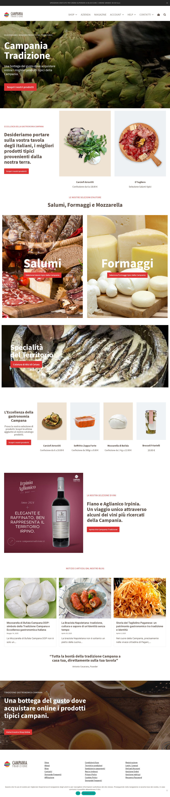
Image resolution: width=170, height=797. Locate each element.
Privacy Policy (91, 774)
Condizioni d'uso (92, 762)
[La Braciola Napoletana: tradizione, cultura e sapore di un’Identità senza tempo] (85, 598)
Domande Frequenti (53, 774)
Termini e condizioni (93, 765)
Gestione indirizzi (132, 774)
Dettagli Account (132, 768)
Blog (47, 768)
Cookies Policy (91, 777)
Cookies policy (88, 793)
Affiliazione (49, 777)
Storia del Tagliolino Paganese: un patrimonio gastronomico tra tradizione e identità (139, 626)
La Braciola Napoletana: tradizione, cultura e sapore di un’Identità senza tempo (83, 626)
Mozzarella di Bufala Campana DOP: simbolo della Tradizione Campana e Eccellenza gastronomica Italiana (28, 626)
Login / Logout (131, 765)
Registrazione (131, 762)
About (47, 765)
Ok (78, 793)
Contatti (48, 771)
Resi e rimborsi (91, 771)
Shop (47, 762)
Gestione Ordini (132, 771)
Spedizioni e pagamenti (95, 768)
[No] (167, 790)
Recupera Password (133, 777)
